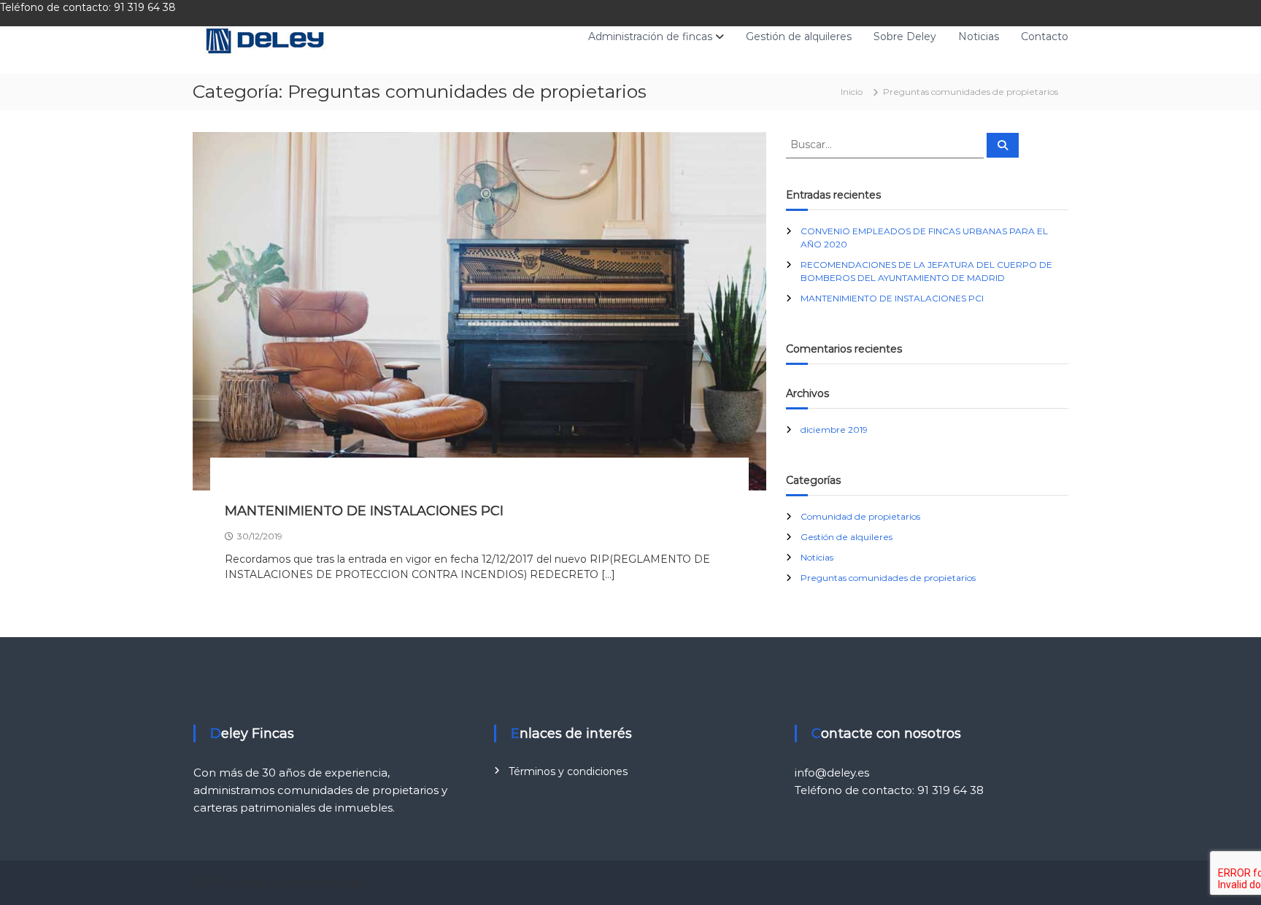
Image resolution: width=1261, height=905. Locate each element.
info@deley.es (832, 772)
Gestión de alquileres (799, 36)
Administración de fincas (650, 36)
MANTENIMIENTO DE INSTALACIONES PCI (364, 511)
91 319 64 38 (146, 7)
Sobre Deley (905, 36)
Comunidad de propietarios (860, 516)
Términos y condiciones (568, 771)
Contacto (1044, 36)
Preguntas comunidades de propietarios (888, 577)
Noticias (978, 36)
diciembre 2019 (834, 429)
